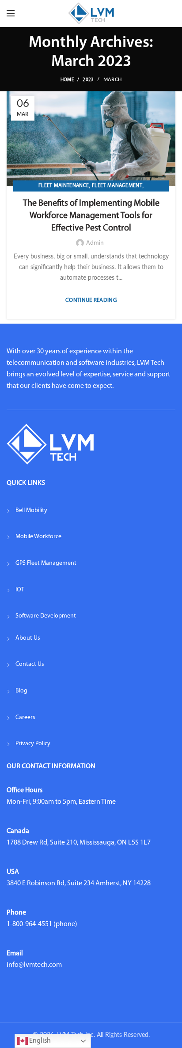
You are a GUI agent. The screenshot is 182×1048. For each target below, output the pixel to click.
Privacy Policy (32, 743)
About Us (27, 638)
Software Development (45, 616)
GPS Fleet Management (45, 563)
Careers (25, 717)
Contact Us (29, 664)
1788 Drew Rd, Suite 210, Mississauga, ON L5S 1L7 (79, 842)
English (39, 1040)
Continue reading (91, 300)
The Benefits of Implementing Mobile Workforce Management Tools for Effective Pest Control (91, 216)
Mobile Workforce (38, 536)
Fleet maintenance (63, 185)
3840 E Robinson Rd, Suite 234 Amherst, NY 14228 (79, 883)
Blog (21, 691)
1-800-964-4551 (29, 924)
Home (67, 80)
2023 (88, 80)
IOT (19, 590)
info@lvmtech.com (34, 965)
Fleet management (117, 185)
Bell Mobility (31, 510)
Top (172, 1036)
